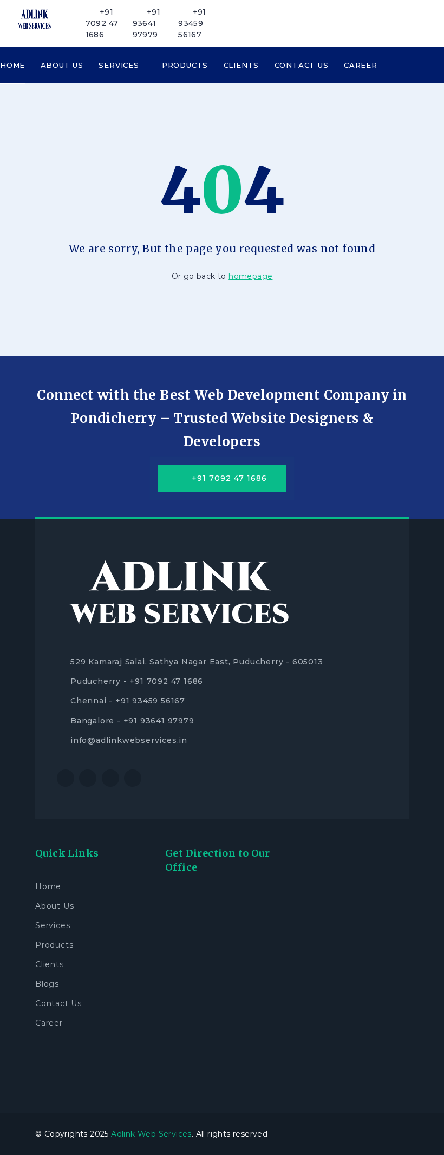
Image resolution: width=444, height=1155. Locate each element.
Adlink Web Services (151, 1134)
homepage (250, 276)
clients (241, 65)
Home (12, 65)
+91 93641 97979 (147, 23)
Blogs (47, 984)
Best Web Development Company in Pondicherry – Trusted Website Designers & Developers (239, 418)
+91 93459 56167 (192, 23)
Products (185, 65)
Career (360, 65)
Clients (49, 964)
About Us (62, 65)
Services (120, 65)
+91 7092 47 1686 (102, 23)
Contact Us (302, 65)
